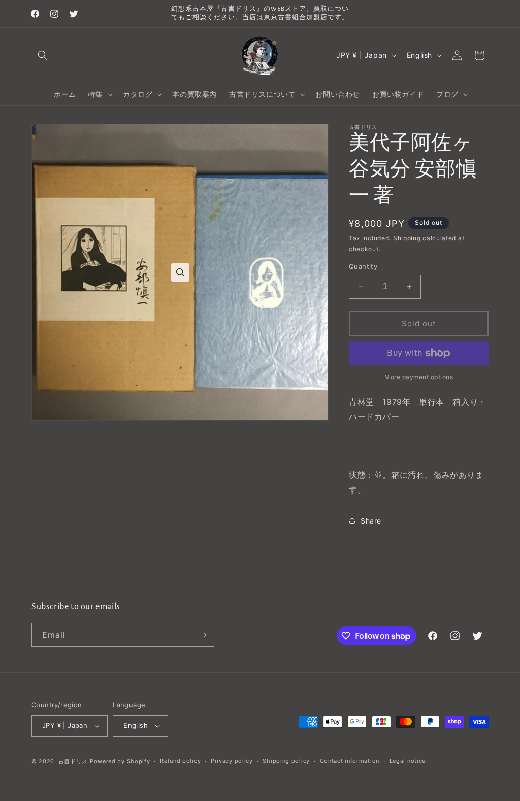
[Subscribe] (202, 635)
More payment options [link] (418, 377)
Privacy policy (232, 760)
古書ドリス (73, 761)
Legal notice (407, 760)
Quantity (363, 266)
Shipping (407, 238)
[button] (42, 55)
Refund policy (180, 760)
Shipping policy (286, 760)
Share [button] (371, 520)
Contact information (349, 760)
